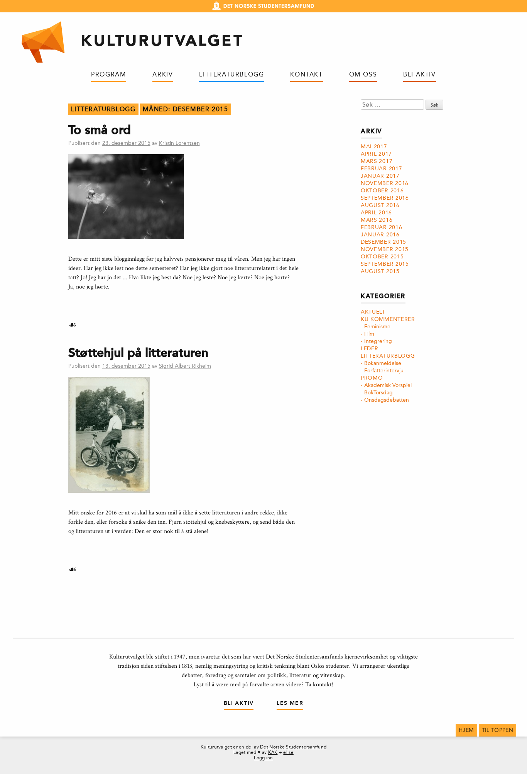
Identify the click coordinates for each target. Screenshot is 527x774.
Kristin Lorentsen (179, 143)
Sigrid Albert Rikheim (185, 366)
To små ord (99, 129)
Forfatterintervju (384, 370)
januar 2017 (380, 176)
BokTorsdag (378, 392)
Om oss (363, 74)
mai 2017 (374, 146)
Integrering (378, 341)
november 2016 (385, 183)
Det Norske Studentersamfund (293, 747)
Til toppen (497, 730)
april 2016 (376, 212)
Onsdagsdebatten (386, 400)
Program (108, 74)
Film (369, 334)
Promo (372, 378)
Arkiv (162, 74)
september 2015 (385, 264)
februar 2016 (381, 227)
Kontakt (306, 74)
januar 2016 (380, 234)
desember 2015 (383, 242)
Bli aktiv (419, 74)
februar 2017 (381, 168)
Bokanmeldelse (382, 363)
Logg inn (263, 757)
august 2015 (380, 271)
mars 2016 (376, 220)
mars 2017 (376, 161)
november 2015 (385, 249)
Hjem (466, 730)
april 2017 (376, 154)
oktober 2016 (382, 190)
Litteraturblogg (231, 74)
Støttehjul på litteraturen (138, 352)
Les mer (290, 703)
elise (288, 752)
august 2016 (380, 205)
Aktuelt (373, 312)
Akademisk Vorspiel (388, 385)
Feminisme (377, 326)
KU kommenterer (388, 319)
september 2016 (385, 198)
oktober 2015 (382, 256)
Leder (369, 348)
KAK (273, 752)
